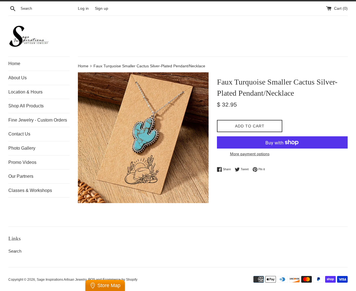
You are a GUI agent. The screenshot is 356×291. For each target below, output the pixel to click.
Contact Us (19, 134)
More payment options (250, 154)
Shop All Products (26, 105)
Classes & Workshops (30, 190)
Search (14, 251)
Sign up (101, 8)
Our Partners (20, 176)
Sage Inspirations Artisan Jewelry (61, 280)
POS (91, 280)
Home (14, 63)
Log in (83, 8)
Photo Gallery (21, 148)
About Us (17, 77)
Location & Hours (25, 92)
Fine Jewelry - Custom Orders (37, 120)
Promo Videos (22, 162)
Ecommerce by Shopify (120, 280)
